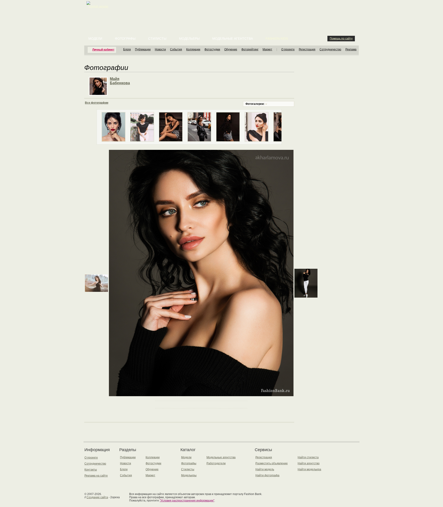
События (176, 49)
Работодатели (216, 463)
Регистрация (307, 49)
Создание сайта (97, 497)
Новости (160, 49)
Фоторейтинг (249, 49)
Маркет (267, 49)
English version (98, 6)
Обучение (230, 49)
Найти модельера (309, 469)
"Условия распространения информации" (187, 500)
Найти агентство (309, 463)
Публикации (143, 49)
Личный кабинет (103, 49)
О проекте (288, 49)
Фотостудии (212, 49)
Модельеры (189, 38)
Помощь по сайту (341, 38)
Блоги (127, 49)
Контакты (90, 469)
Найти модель (264, 469)
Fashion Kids (277, 38)
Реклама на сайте (96, 475)
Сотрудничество (330, 49)
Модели (95, 38)
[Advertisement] (222, 11)
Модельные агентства (232, 38)
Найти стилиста (308, 457)
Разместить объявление (271, 463)
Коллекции (193, 49)
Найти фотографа (267, 475)
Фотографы (125, 38)
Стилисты (157, 38)
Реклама (350, 49)
